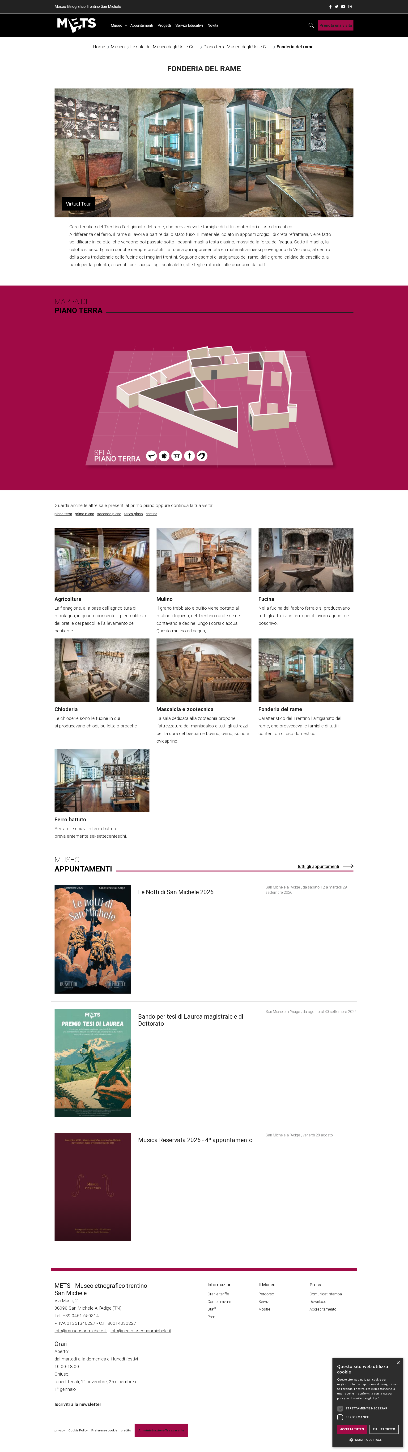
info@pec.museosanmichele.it (140, 1330)
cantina (151, 514)
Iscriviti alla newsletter (78, 1404)
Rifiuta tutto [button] (384, 1429)
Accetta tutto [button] (352, 1429)
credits (126, 1430)
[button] (368, 1440)
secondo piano (109, 514)
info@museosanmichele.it (81, 1330)
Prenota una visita (335, 25)
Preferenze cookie (104, 1430)
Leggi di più (371, 1398)
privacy (60, 1430)
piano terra (63, 514)
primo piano (84, 514)
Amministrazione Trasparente (161, 1430)
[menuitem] (118, 25)
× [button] (398, 1363)
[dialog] (367, 1402)
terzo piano (133, 514)
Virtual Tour (78, 204)
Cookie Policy (78, 1430)
